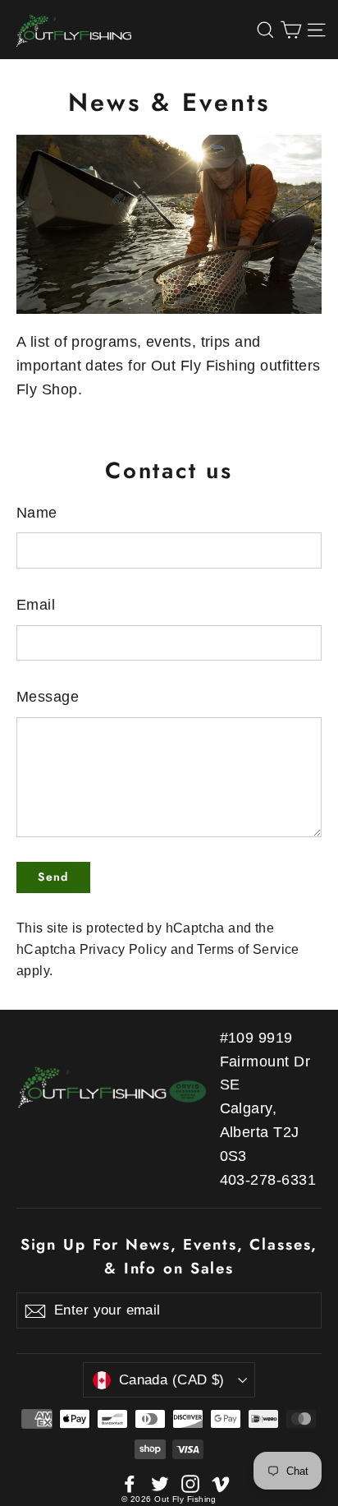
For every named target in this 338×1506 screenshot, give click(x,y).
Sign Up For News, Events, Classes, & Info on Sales (169, 1255)
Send (53, 876)
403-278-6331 (268, 1180)
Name (36, 512)
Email (35, 604)
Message (47, 697)
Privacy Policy (123, 949)
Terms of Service (248, 949)
